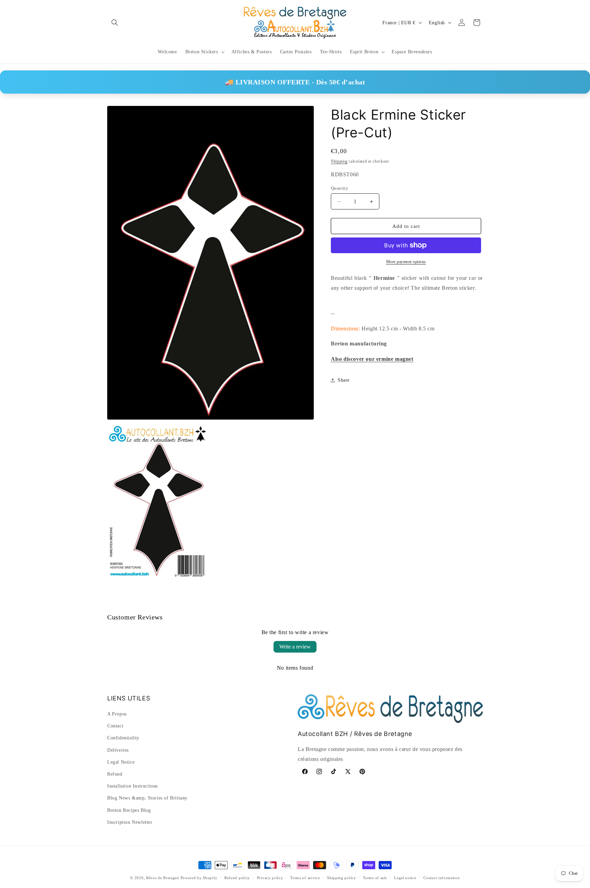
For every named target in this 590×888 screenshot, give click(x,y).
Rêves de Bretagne (162, 878)
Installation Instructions (132, 786)
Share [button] (344, 380)
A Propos (117, 713)
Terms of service (305, 878)
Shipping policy (341, 878)
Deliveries (118, 750)
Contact (115, 725)
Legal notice (405, 878)
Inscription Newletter (130, 822)
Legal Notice (121, 762)
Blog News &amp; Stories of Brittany (147, 798)
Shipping (339, 161)
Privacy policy (270, 878)
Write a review (295, 647)
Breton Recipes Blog (129, 810)
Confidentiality (123, 737)
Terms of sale (375, 878)
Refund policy (237, 878)
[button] (114, 22)
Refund (115, 774)
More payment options (406, 261)
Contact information (441, 878)
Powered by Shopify (199, 878)
